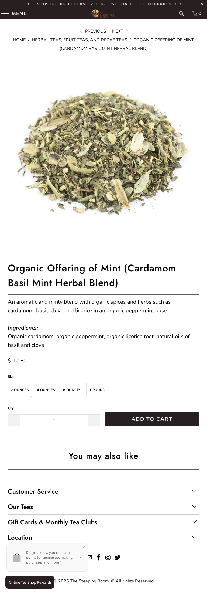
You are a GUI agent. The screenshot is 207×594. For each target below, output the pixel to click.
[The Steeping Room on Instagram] (108, 558)
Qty (11, 408)
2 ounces (20, 390)
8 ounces (72, 390)
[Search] (182, 13)
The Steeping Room (89, 581)
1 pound (97, 390)
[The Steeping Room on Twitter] (118, 558)
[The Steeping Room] (103, 13)
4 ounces (46, 390)
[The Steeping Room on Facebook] (98, 558)
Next (118, 31)
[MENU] (3, 13)
